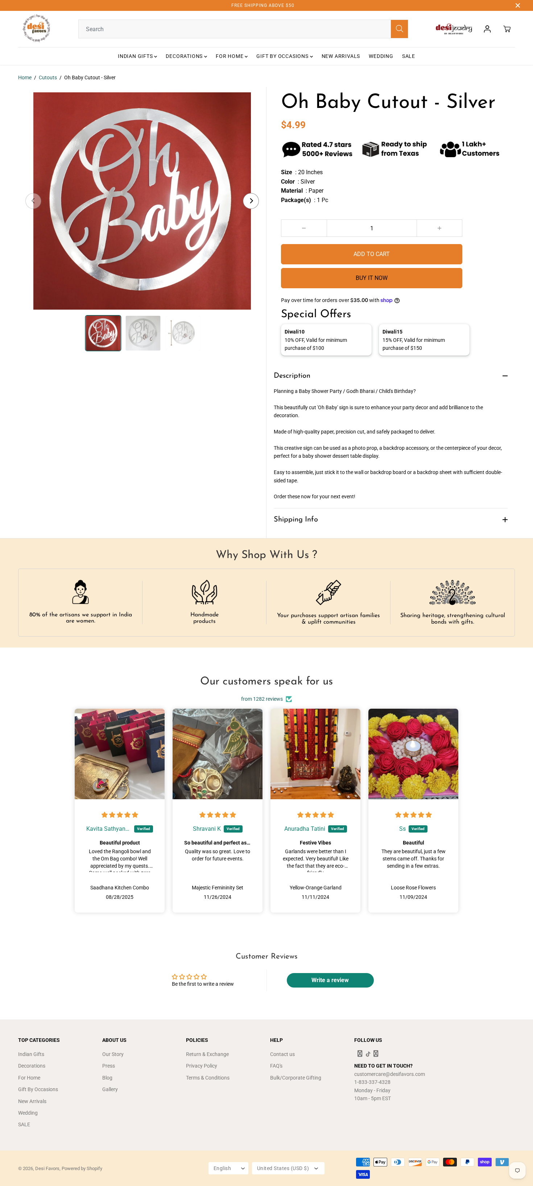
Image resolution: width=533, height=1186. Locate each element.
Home (25, 77)
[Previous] (33, 201)
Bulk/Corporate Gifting (295, 1078)
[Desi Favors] (36, 29)
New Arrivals (341, 56)
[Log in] (487, 29)
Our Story (113, 1054)
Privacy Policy (201, 1066)
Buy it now (372, 278)
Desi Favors (47, 1168)
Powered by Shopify (82, 1168)
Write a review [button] (330, 980)
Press (108, 1066)
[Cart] (507, 29)
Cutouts (48, 77)
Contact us (282, 1054)
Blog (107, 1078)
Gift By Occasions (283, 56)
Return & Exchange (207, 1054)
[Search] (399, 29)
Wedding (381, 56)
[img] (120, 815)
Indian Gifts (136, 56)
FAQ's (276, 1066)
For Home (230, 56)
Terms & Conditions (208, 1078)
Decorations (185, 56)
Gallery (110, 1089)
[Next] (251, 201)
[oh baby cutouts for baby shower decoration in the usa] (142, 201)
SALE (408, 56)
